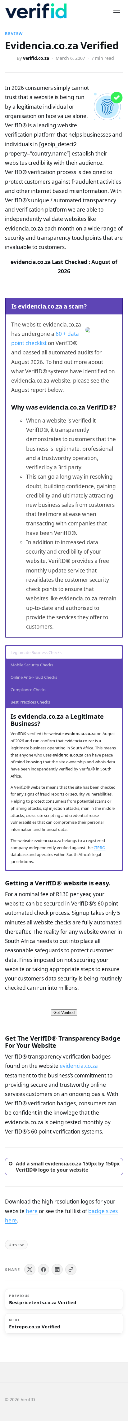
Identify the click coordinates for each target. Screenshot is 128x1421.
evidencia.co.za (79, 1065)
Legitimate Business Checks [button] (36, 652)
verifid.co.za (36, 58)
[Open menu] (117, 11)
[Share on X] (29, 1269)
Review (14, 33)
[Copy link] (70, 1269)
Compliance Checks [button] (28, 689)
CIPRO (99, 847)
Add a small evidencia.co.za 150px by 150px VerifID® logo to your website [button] (68, 1166)
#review (16, 1244)
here (32, 1211)
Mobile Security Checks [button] (32, 665)
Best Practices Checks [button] (30, 702)
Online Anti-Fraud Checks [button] (34, 677)
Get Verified (64, 1012)
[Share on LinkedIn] (57, 1269)
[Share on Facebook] (43, 1269)
